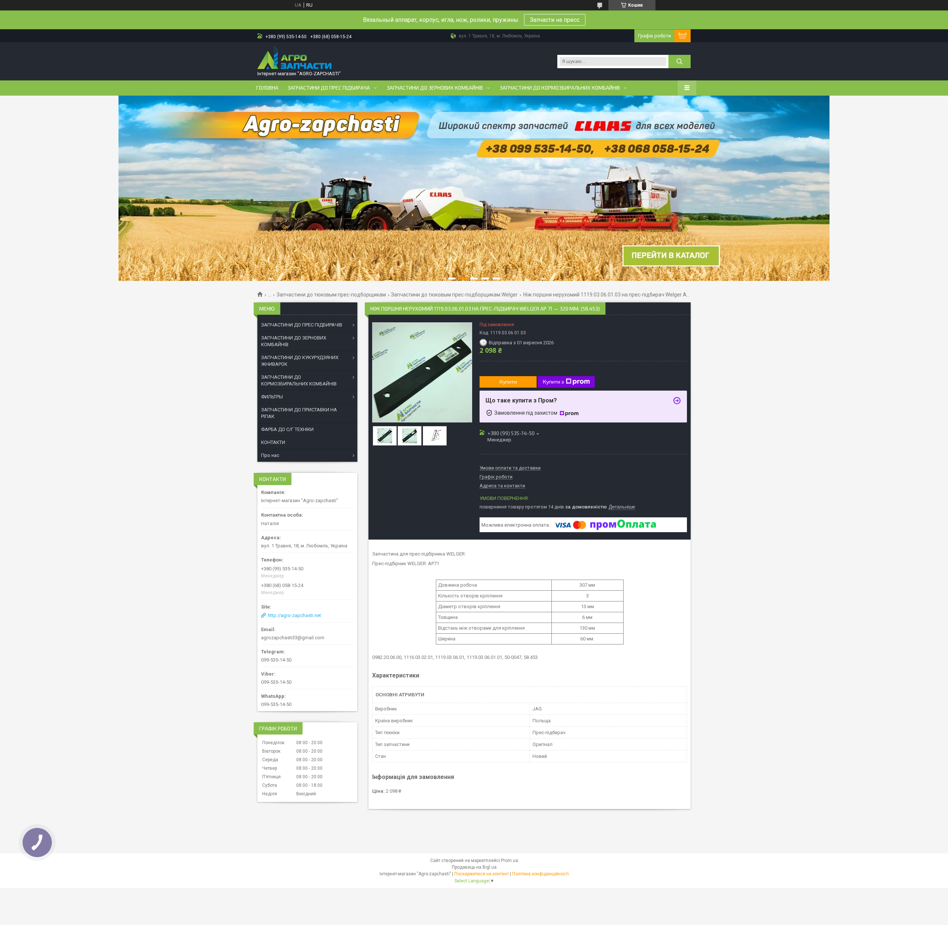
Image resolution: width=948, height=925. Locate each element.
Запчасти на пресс (555, 19)
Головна (267, 87)
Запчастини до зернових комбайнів (435, 87)
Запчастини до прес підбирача (328, 87)
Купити (508, 381)
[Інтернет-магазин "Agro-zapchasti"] (294, 58)
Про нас (270, 455)
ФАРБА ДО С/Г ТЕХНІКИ (287, 429)
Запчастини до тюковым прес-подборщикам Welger (454, 295)
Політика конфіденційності (540, 873)
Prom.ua (509, 860)
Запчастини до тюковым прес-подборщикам (331, 295)
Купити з (553, 381)
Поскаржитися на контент (481, 873)
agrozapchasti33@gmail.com (292, 637)
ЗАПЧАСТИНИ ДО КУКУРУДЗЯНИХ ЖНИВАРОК (299, 361)
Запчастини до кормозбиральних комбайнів (560, 87)
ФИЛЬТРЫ (272, 396)
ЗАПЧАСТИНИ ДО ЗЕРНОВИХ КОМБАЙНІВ (293, 341)
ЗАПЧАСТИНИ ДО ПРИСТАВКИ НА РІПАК (299, 413)
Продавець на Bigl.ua (474, 867)
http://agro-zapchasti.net (294, 615)
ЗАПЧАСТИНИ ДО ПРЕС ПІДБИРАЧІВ (301, 325)
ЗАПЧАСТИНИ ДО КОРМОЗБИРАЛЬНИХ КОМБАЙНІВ (299, 380)
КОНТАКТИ (273, 442)
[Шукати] (679, 61)
